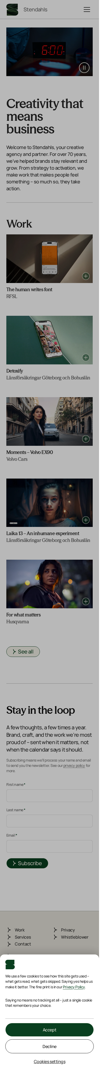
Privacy (68, 930)
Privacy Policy (74, 986)
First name (15, 784)
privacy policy (74, 765)
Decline (50, 1046)
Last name (15, 809)
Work (20, 930)
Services (23, 937)
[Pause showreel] (84, 67)
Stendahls (36, 9)
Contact (23, 944)
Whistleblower (74, 937)
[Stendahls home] (12, 10)
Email (11, 835)
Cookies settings (49, 1061)
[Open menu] (87, 9)
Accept (49, 1030)
